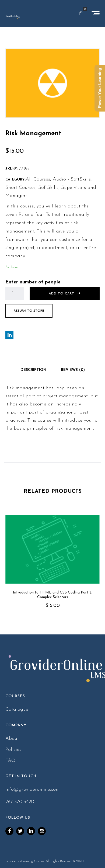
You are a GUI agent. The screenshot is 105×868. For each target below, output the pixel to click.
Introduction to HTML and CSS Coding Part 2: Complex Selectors (52, 595)
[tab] (33, 370)
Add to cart (61, 293)
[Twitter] (20, 831)
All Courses (38, 179)
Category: (15, 179)
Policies (13, 749)
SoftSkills (48, 187)
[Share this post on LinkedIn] (9, 335)
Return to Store (29, 311)
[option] (52, 569)
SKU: (9, 169)
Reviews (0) (73, 370)
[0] (81, 13)
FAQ (10, 760)
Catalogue (16, 709)
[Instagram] (42, 831)
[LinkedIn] (31, 831)
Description (33, 370)
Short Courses (20, 187)
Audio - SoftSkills (72, 179)
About (12, 738)
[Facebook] (9, 831)
